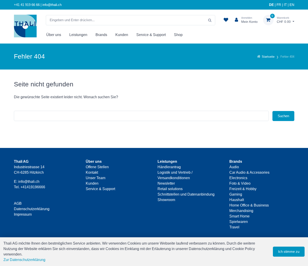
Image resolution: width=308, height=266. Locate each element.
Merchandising (241, 211)
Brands (101, 35)
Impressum (23, 214)
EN (292, 5)
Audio (234, 167)
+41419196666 (33, 187)
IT (285, 5)
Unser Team (95, 178)
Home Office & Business (249, 205)
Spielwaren (238, 222)
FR (279, 5)
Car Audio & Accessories (249, 172)
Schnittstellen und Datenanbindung (186, 194)
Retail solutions (170, 189)
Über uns (53, 35)
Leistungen (78, 35)
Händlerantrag (169, 167)
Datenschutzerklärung (31, 209)
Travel (234, 227)
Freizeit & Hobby (242, 189)
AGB (18, 203)
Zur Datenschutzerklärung (24, 260)
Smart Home (239, 216)
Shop (178, 35)
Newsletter (166, 183)
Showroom (166, 200)
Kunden (121, 35)
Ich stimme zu (288, 251)
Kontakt (92, 172)
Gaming (235, 194)
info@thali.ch (28, 181)
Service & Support (151, 35)
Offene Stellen (97, 167)
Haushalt (236, 200)
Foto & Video (240, 183)
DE (271, 5)
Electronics (238, 178)
